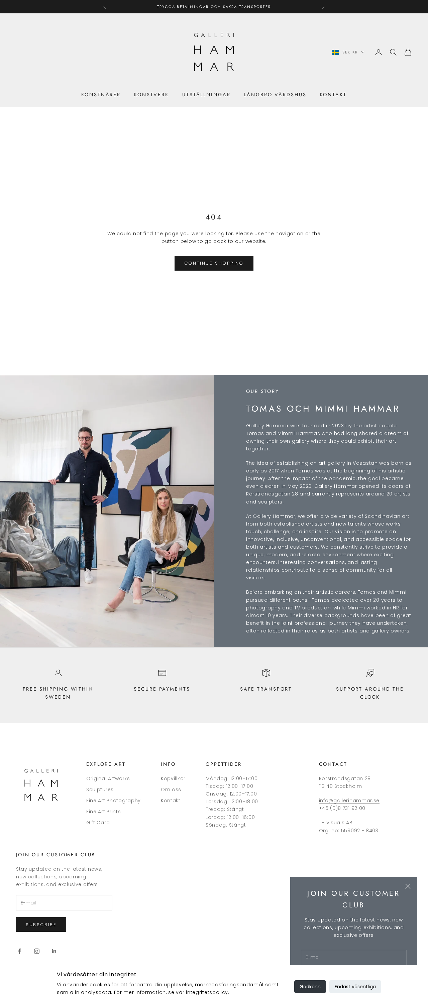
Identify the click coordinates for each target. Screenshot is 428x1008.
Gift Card (98, 822)
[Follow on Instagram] (36, 951)
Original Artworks (108, 778)
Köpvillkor (173, 778)
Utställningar (206, 94)
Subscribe (41, 924)
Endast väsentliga (355, 986)
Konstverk (151, 94)
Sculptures (100, 789)
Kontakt (333, 94)
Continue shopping (214, 263)
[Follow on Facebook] (19, 951)
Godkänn (310, 986)
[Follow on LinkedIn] (54, 951)
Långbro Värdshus (275, 94)
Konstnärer (101, 94)
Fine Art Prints (103, 811)
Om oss (171, 789)
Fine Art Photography (113, 800)
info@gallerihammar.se (349, 800)
